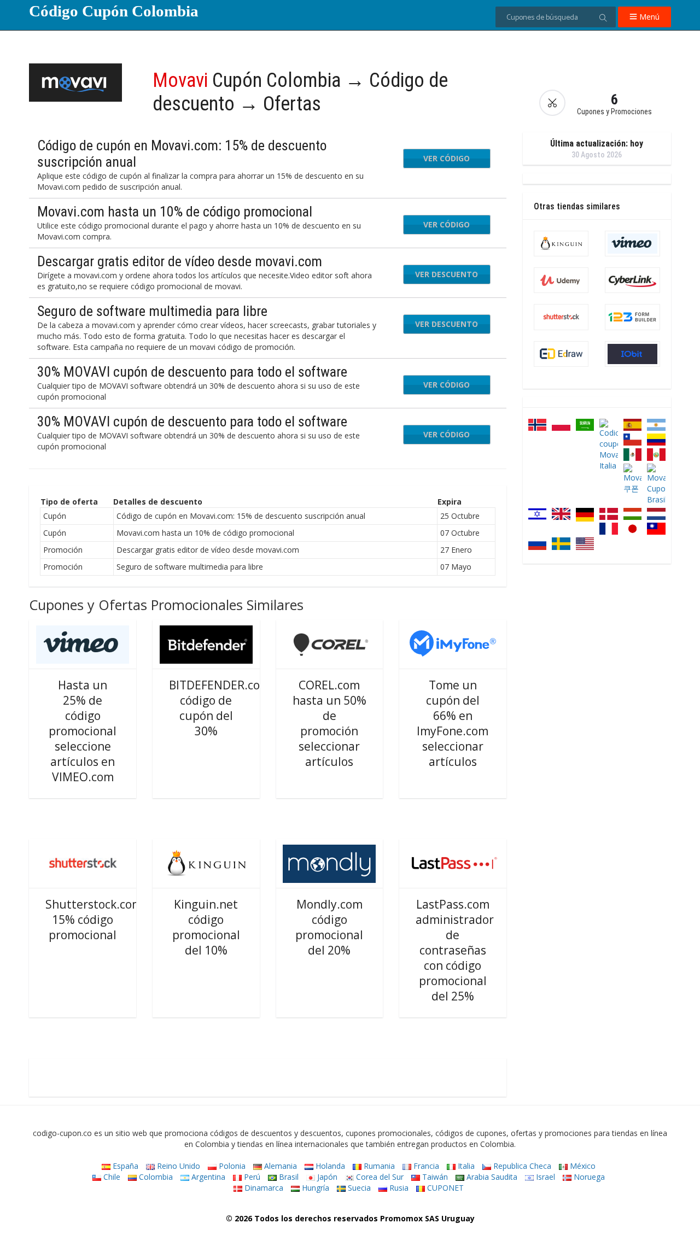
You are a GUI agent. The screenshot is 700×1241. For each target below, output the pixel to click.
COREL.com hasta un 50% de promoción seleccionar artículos (329, 723)
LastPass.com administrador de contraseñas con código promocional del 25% (455, 950)
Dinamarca (262, 1188)
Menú (648, 16)
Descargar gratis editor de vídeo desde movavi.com (179, 261)
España (124, 1166)
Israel (544, 1177)
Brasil (288, 1177)
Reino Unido (177, 1166)
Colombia (155, 1177)
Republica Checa (521, 1166)
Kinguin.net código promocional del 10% (206, 927)
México (582, 1166)
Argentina (207, 1177)
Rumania (378, 1166)
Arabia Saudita (490, 1177)
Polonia (231, 1166)
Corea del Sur (379, 1177)
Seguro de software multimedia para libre (152, 311)
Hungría (314, 1188)
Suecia (358, 1188)
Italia (465, 1166)
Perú (251, 1177)
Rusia (398, 1188)
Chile (110, 1177)
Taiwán (434, 1177)
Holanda (329, 1166)
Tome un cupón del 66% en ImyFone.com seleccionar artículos (452, 723)
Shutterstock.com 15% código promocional (93, 920)
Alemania (279, 1166)
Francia (425, 1166)
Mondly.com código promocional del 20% (329, 927)
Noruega (588, 1177)
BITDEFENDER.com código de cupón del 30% (219, 708)
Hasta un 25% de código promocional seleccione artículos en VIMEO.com (82, 731)
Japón (326, 1177)
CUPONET (444, 1188)
